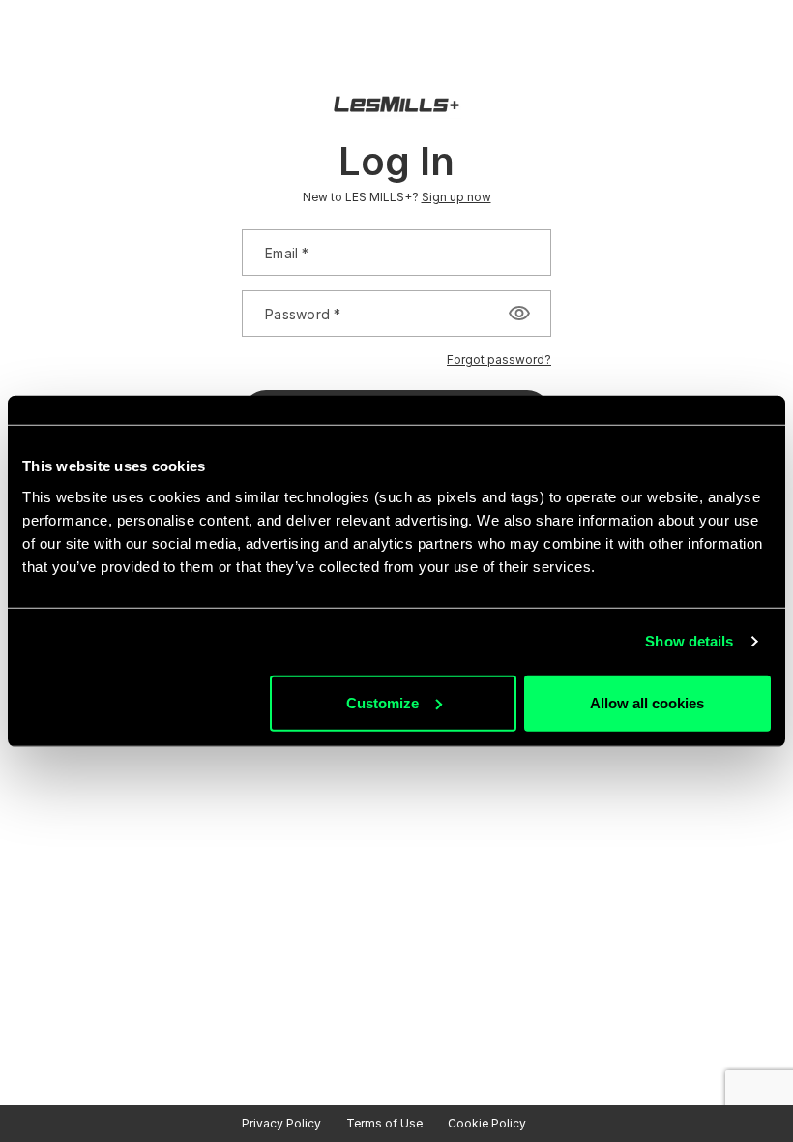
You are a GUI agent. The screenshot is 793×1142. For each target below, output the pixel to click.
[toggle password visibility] (519, 313)
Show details (689, 641)
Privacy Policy (281, 1123)
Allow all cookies (647, 702)
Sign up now (456, 197)
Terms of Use (384, 1123)
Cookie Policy (487, 1123)
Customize (382, 702)
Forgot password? (499, 359)
